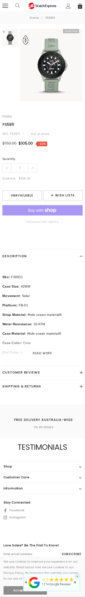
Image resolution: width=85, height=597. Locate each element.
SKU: (5, 134)
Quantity (9, 159)
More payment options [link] (42, 222)
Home (34, 18)
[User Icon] (68, 6)
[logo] (42, 6)
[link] (10, 38)
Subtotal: (9, 178)
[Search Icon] (17, 6)
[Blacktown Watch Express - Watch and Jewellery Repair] (34, 589)
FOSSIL (7, 116)
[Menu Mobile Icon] (5, 6)
